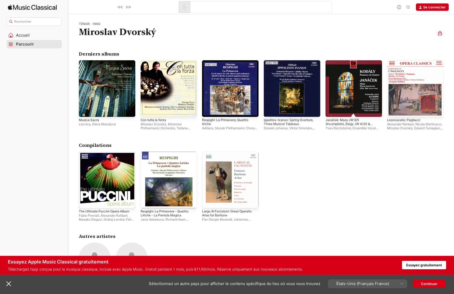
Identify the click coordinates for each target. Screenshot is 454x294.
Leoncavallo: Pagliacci (404, 62)
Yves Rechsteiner (338, 128)
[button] (34, 35)
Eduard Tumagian (427, 128)
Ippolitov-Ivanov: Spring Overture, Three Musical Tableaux (291, 64)
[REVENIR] (120, 7)
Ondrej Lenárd (114, 219)
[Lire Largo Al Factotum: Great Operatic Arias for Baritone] (209, 201)
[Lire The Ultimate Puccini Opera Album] (85, 201)
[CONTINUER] (128, 7)
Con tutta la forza (155, 62)
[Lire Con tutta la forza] (147, 110)
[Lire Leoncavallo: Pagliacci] (394, 110)
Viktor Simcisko (300, 128)
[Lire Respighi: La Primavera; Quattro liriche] (209, 110)
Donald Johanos (276, 128)
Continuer (429, 284)
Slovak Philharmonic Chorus (235, 128)
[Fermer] (8, 283)
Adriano (207, 128)
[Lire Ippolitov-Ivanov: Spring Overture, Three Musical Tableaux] (270, 110)
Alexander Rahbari (400, 124)
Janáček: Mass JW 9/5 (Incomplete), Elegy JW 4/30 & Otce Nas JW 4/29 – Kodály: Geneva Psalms (350, 68)
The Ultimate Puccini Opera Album (107, 154)
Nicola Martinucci (428, 124)
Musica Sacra (89, 62)
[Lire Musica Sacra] (85, 110)
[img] (32, 7)
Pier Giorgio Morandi (217, 219)
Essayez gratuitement (424, 265)
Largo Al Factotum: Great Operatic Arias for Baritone (230, 156)
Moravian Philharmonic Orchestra (161, 126)
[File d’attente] (408, 7)
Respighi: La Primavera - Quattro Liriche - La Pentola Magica (167, 156)
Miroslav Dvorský (153, 124)
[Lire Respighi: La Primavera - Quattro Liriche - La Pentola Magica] (147, 201)
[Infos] (399, 7)
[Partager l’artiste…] (439, 33)
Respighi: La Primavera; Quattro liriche (228, 64)
